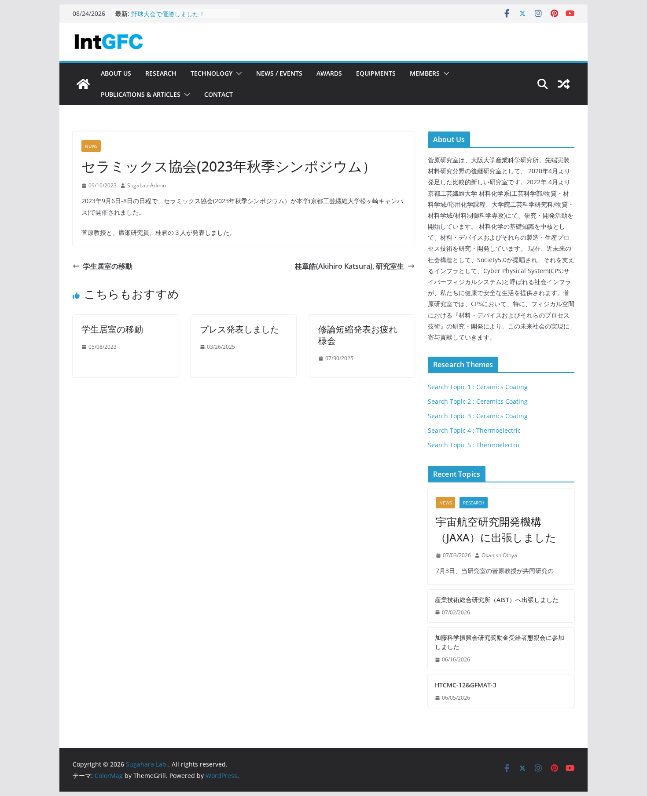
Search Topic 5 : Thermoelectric (474, 445)
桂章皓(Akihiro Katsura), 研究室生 (349, 266)
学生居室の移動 (107, 266)
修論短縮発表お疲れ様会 (357, 335)
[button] (237, 73)
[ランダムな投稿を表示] (563, 84)
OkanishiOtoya (499, 555)
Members (425, 73)
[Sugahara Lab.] (83, 84)
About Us (116, 73)
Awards (329, 73)
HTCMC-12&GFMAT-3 (162, 11)
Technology (211, 73)
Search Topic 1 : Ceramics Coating (478, 387)
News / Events (279, 73)
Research (160, 73)
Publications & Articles (140, 94)
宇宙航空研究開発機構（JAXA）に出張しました (496, 529)
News (91, 146)
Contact (218, 94)
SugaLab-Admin (146, 185)
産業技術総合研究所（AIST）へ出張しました (497, 599)
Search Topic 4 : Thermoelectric (474, 430)
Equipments (376, 73)
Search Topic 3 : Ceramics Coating (478, 416)
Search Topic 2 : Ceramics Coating (478, 401)
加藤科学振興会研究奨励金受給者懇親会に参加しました (499, 642)
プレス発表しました (239, 329)
